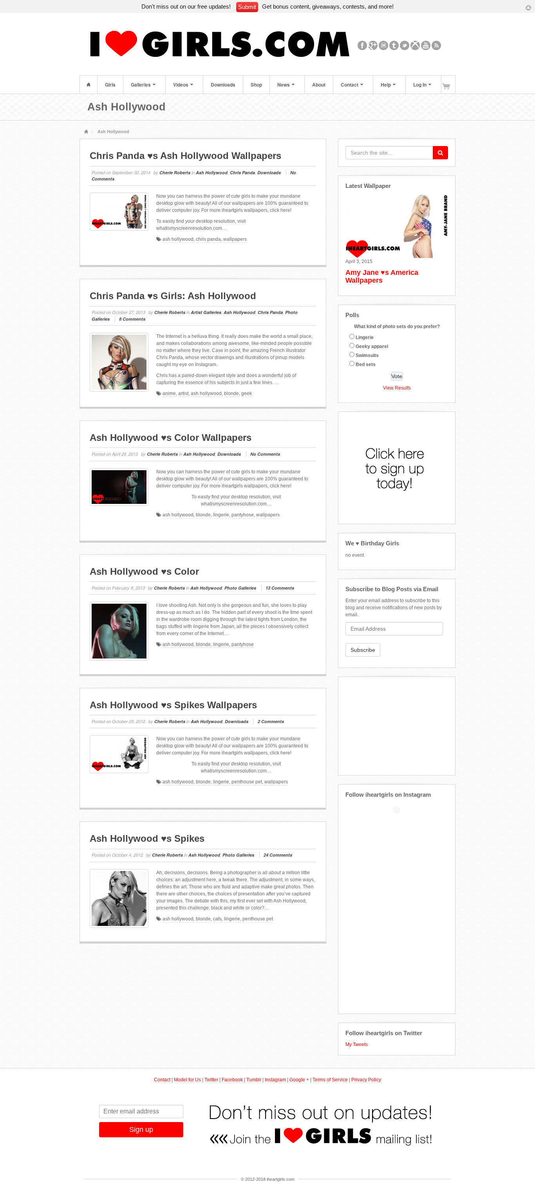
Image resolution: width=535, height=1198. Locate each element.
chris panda (208, 239)
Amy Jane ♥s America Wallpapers (381, 276)
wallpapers (235, 239)
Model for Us (187, 1080)
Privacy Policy (366, 1080)
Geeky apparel (372, 346)
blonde (231, 393)
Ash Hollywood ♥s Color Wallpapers (170, 437)
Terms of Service (330, 1080)
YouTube (426, 45)
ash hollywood (178, 239)
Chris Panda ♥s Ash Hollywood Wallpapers (185, 155)
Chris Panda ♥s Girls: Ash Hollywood (173, 295)
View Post (312, 260)
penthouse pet (246, 782)
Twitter (405, 45)
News (283, 84)
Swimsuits (367, 355)
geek (246, 393)
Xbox (415, 45)
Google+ (373, 45)
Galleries (141, 84)
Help (386, 84)
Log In (420, 84)
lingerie (221, 515)
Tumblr (394, 45)
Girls (110, 84)
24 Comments (278, 855)
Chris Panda (242, 172)
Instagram (384, 45)
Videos (180, 84)
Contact (349, 84)
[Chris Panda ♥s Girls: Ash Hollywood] (119, 362)
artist (183, 393)
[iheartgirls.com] (224, 45)
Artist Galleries (206, 312)
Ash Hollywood (212, 172)
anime (169, 393)
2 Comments (271, 721)
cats (217, 919)
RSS (436, 45)
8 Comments (132, 319)
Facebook (362, 45)
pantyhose (242, 515)
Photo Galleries (240, 588)
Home (88, 85)
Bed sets (366, 364)
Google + (299, 1080)
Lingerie (365, 337)
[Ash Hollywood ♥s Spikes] (119, 898)
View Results (397, 388)
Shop (256, 84)
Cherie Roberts (174, 172)
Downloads (223, 84)
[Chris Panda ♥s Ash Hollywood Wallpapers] (119, 212)
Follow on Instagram (402, 823)
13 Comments (280, 588)
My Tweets (356, 1044)
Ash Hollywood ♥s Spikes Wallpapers (173, 705)
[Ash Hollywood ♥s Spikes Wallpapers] (119, 754)
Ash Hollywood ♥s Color (144, 571)
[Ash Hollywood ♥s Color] (119, 631)
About (318, 84)
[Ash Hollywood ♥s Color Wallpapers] (119, 487)
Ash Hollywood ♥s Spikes (147, 838)
